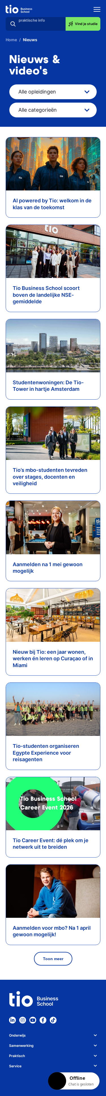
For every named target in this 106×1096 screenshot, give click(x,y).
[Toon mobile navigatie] (97, 10)
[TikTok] (53, 1020)
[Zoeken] (13, 23)
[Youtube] (32, 1020)
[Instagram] (22, 1020)
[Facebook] (43, 1020)
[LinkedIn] (12, 1020)
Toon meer (53, 958)
